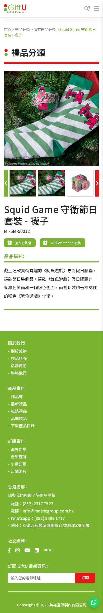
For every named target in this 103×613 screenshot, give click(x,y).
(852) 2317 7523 (38, 503)
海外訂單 (19, 449)
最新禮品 (19, 404)
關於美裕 (19, 351)
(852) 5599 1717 (49, 518)
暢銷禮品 (19, 411)
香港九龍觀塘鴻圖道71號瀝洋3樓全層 (56, 525)
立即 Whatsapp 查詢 (65, 242)
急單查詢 (19, 456)
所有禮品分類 (45, 29)
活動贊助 (19, 365)
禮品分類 (22, 29)
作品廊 (17, 396)
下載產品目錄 (23, 425)
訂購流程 (19, 471)
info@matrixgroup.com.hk (48, 511)
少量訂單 (19, 464)
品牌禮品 (19, 418)
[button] (6, 183)
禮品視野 (19, 358)
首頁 (7, 29)
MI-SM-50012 (17, 231)
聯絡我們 (19, 373)
